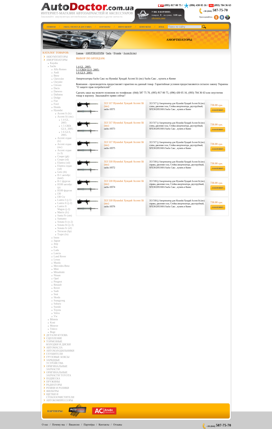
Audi (56, 72)
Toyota (57, 310)
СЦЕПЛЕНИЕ (54, 338)
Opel (56, 278)
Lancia (57, 253)
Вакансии (74, 424)
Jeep (56, 243)
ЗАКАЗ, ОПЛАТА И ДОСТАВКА (77, 27)
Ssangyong (59, 300)
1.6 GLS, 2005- (66, 133)
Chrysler (58, 82)
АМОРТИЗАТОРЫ (56, 60)
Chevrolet (59, 78)
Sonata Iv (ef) (64, 228)
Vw (55, 316)
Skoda (57, 297)
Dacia (57, 88)
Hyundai (58, 110)
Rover (57, 288)
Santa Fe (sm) (64, 215)
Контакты (104, 424)
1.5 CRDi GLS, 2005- (67, 127)
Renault (58, 284)
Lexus (57, 259)
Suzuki (57, 306)
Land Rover (60, 256)
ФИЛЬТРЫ (52, 391)
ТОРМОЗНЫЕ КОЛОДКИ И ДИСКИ (58, 343)
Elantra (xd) (63, 162)
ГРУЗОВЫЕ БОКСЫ (57, 357)
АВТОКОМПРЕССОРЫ (59, 400)
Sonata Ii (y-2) (65, 221)
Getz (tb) (62, 172)
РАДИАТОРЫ (54, 384)
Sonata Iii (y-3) (65, 225)
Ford (56, 104)
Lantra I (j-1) (64, 200)
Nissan (57, 275)
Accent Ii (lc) (64, 113)
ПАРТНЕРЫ (104, 27)
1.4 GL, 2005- (65, 121)
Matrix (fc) (63, 212)
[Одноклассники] (216, 16)
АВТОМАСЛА (54, 347)
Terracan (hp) (64, 231)
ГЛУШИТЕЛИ (54, 353)
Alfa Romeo (60, 69)
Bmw (56, 75)
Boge (52, 332)
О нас (45, 424)
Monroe (54, 325)
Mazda (57, 262)
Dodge (57, 97)
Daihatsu (58, 94)
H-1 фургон (63, 181)
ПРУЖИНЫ (53, 381)
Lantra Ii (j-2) (64, 203)
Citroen (57, 85)
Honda (57, 107)
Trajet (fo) (62, 234)
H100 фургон (64, 190)
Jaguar (57, 240)
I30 (59, 193)
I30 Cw (61, 196)
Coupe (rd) (63, 159)
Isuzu (56, 237)
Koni (52, 322)
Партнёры (89, 424)
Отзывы (117, 424)
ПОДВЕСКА (53, 378)
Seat (56, 294)
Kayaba (54, 63)
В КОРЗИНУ (217, 110)
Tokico (53, 328)
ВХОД (161, 27)
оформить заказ (158, 18)
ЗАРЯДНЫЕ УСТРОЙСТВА (54, 362)
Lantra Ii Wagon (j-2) (63, 208)
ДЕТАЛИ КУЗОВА (57, 335)
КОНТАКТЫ (145, 27)
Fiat (56, 100)
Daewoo (58, 91)
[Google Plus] (228, 16)
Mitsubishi (59, 272)
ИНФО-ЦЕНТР (125, 27)
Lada (56, 250)
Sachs (53, 66)
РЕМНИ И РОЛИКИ (57, 388)
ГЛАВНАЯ (51, 27)
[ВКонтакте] (222, 16)
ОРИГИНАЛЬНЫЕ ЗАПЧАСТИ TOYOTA (58, 374)
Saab (56, 291)
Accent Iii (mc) (65, 116)
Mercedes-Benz (62, 266)
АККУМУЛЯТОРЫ (57, 56)
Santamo (61, 218)
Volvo (57, 313)
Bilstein (54, 319)
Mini (56, 269)
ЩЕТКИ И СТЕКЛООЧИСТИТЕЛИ (60, 396)
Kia (55, 247)
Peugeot (58, 281)
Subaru (57, 303)
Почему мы (58, 424)
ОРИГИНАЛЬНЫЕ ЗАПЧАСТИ (57, 368)
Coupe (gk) (63, 156)
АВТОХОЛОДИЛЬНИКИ (60, 350)
